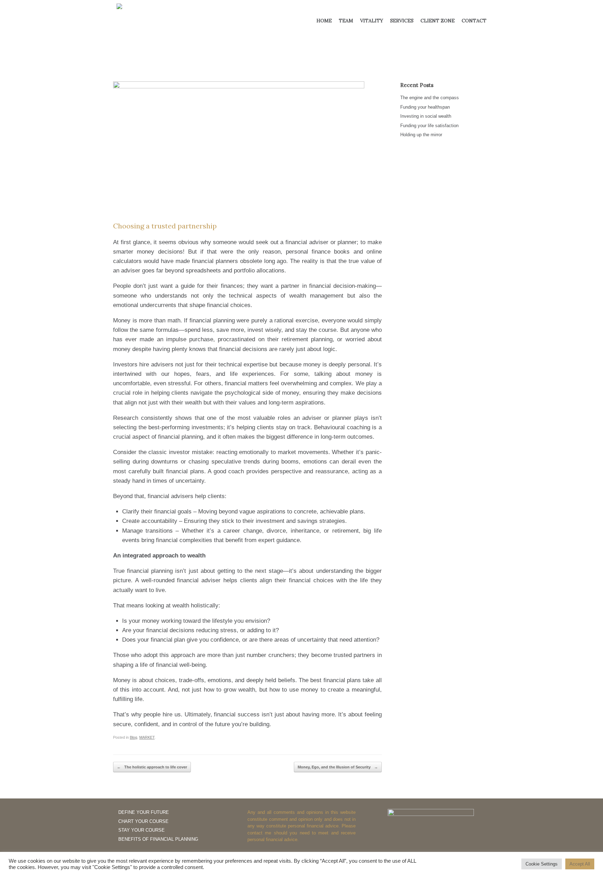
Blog (133, 737)
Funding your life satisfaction (429, 125)
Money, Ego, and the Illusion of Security (338, 767)
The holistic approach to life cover (152, 767)
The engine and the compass (429, 97)
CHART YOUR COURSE (143, 821)
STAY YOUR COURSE (141, 830)
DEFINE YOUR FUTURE (143, 812)
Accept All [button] (580, 864)
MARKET (147, 737)
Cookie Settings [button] (542, 864)
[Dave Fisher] (162, 17)
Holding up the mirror (421, 134)
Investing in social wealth (425, 116)
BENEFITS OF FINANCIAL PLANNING (158, 839)
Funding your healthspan (425, 107)
